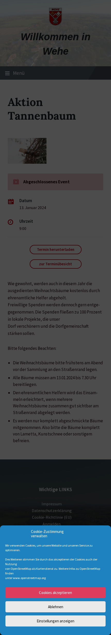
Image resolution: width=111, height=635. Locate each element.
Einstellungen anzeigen (55, 620)
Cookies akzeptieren (55, 592)
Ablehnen (55, 606)
